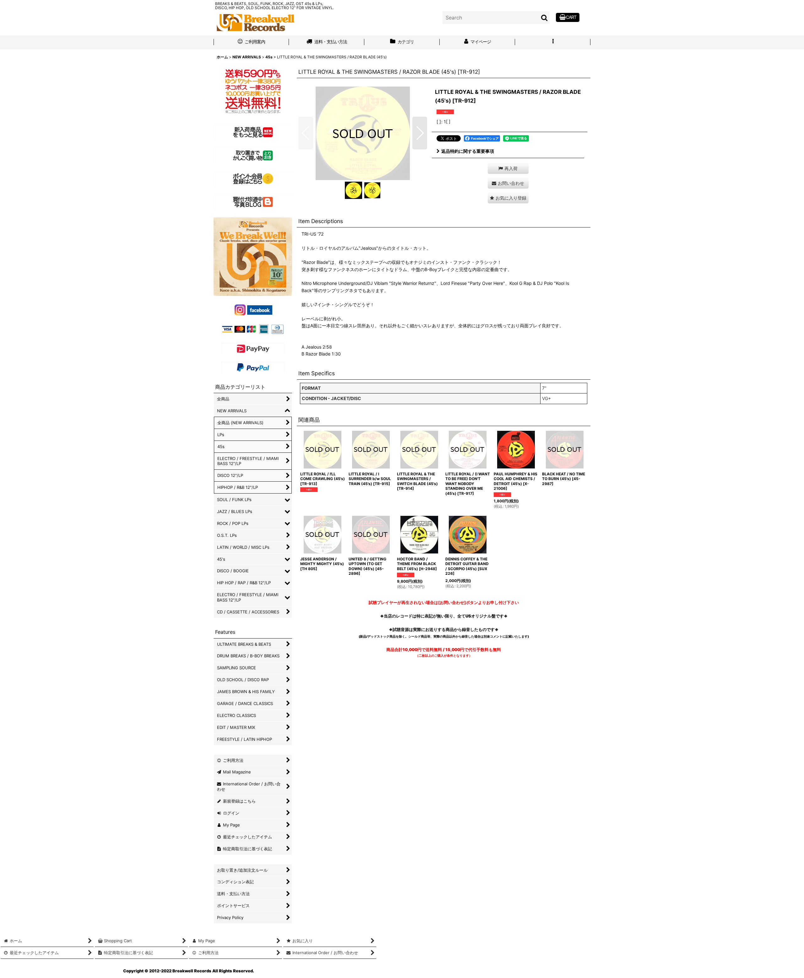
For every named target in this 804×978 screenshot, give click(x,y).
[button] (552, 42)
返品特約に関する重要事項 (467, 151)
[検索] (544, 17)
